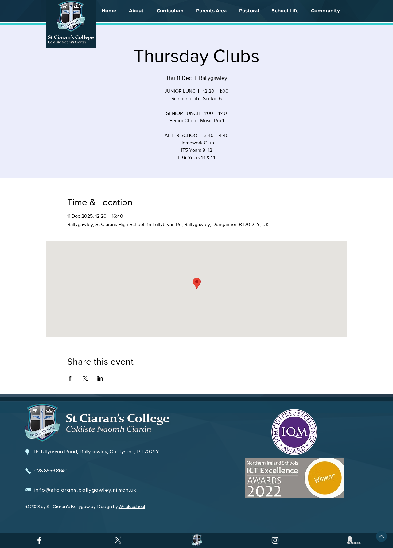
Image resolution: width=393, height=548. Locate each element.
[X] (118, 540)
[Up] (381, 536)
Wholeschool (132, 506)
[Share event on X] (85, 378)
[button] (136, 10)
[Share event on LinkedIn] (100, 378)
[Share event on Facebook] (70, 378)
